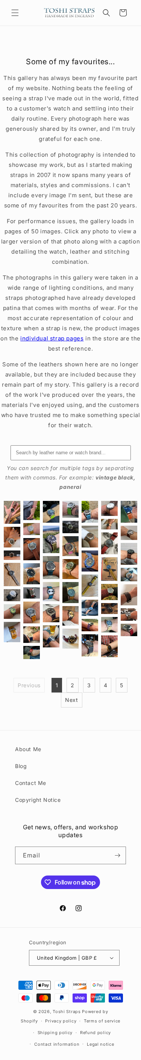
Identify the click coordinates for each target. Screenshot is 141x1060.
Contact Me (30, 783)
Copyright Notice (38, 800)
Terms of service (102, 1021)
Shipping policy (55, 1032)
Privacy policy (60, 1021)
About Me (28, 749)
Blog (21, 766)
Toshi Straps (66, 1011)
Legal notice (100, 1044)
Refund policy (95, 1032)
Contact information (56, 1044)
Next (71, 700)
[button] (15, 13)
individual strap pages (51, 338)
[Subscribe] (117, 855)
